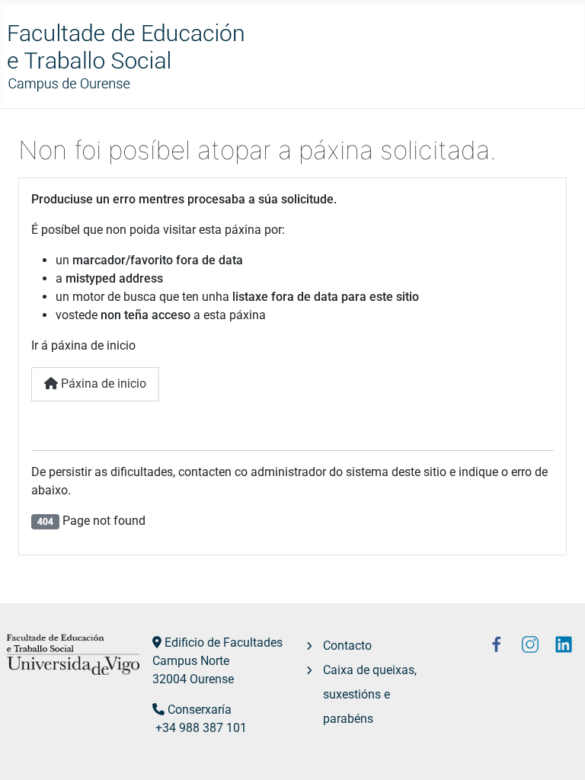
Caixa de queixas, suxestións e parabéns (370, 694)
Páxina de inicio (102, 383)
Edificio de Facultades (224, 642)
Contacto (347, 645)
